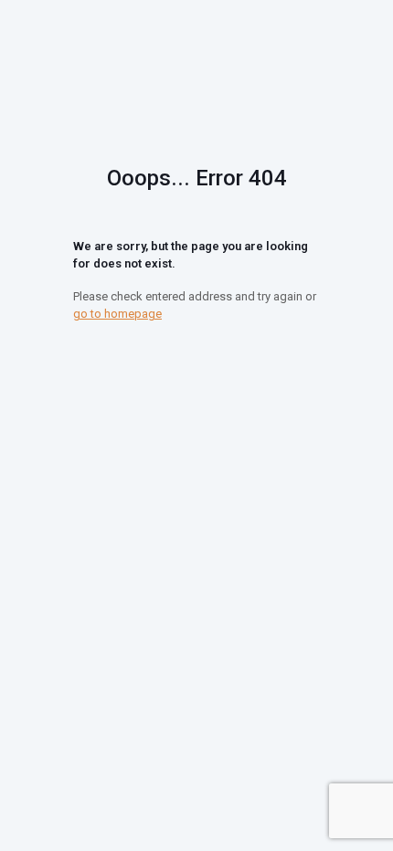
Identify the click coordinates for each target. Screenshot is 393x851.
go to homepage (117, 313)
